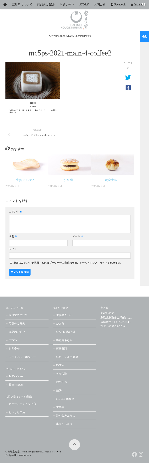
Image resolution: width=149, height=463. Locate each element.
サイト (13, 249)
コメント (16, 211)
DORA (60, 365)
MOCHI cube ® (65, 398)
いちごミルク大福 (67, 356)
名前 (13, 236)
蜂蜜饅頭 (61, 348)
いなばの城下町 (65, 331)
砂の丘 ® (61, 382)
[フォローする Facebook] (134, 454)
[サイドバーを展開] (144, 36)
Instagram (140, 4)
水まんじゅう (64, 423)
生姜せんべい (25, 180)
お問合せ (100, 4)
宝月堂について (22, 4)
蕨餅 (59, 390)
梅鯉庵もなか (64, 340)
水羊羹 (60, 407)
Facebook (120, 4)
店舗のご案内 (17, 323)
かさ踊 (68, 180)
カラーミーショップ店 (22, 403)
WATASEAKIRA (24, 455)
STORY (84, 4)
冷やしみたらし (65, 415)
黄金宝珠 (111, 180)
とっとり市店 (17, 412)
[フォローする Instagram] (141, 454)
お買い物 (65, 4)
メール (77, 236)
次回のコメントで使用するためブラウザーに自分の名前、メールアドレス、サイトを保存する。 (68, 262)
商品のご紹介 (46, 4)
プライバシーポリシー (22, 356)
